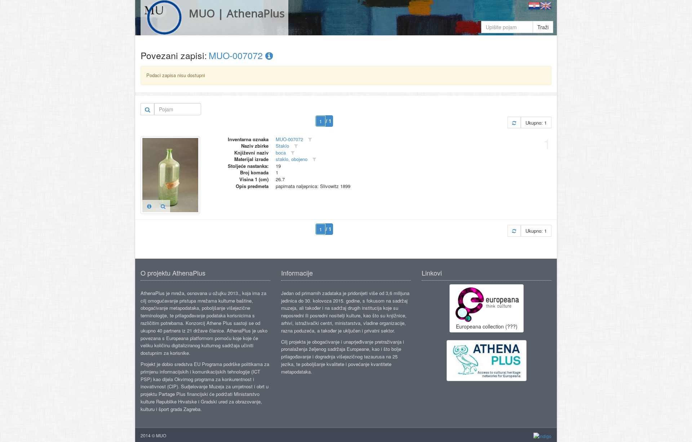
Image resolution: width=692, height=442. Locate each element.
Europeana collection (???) (487, 326)
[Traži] (147, 109)
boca (281, 152)
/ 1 (328, 120)
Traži (543, 27)
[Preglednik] (163, 206)
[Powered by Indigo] (542, 435)
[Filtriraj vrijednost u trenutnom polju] (310, 139)
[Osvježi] (514, 123)
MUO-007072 (237, 55)
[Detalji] (149, 206)
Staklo (282, 145)
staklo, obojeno (291, 159)
